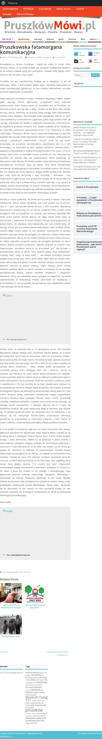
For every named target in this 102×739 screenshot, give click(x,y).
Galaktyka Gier (31, 683)
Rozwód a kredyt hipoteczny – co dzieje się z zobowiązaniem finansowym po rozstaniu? (87, 160)
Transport (47, 57)
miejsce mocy (39, 692)
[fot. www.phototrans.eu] (35, 315)
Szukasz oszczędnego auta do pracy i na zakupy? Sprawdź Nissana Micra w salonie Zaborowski (86, 143)
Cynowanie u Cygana (11, 636)
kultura (35, 689)
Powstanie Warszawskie (36, 705)
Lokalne (80, 8)
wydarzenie (31, 720)
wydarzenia (41, 718)
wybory (32, 718)
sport (44, 713)
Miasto (93, 39)
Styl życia (6, 39)
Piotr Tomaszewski (33, 703)
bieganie (28, 675)
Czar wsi (4, 652)
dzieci (42, 680)
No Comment (60, 57)
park (43, 701)
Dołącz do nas (63, 8)
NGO (83, 39)
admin (4, 57)
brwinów (36, 674)
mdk (41, 690)
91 (81, 59)
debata (28, 680)
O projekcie (45, 8)
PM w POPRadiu (25, 14)
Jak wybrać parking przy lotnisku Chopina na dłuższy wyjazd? (86, 152)
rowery (33, 713)
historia (41, 682)
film (45, 680)
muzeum (32, 695)
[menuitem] (3, 3)
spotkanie (29, 716)
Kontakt (7, 14)
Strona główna (10, 8)
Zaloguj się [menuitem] (12, 3)
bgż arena (43, 673)
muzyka (34, 701)
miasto (29, 692)
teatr (34, 716)
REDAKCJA (28, 8)
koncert (38, 687)
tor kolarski (41, 716)
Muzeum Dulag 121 (37, 698)
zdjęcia (28, 723)
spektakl (39, 713)
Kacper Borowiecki (34, 686)
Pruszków (38, 57)
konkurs (28, 690)
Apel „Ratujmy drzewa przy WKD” (34, 606)
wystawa (40, 720)
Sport (61, 39)
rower (28, 713)
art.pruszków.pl (32, 672)
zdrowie (34, 723)
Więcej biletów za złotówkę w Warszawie (11, 606)
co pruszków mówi (34, 676)
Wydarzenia (23, 39)
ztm (29, 572)
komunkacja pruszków (10, 572)
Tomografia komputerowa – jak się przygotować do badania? (86, 167)
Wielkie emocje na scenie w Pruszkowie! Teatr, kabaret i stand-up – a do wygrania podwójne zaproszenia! (85, 131)
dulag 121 (35, 679)
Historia (72, 39)
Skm (21, 572)
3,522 (96, 52)
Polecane (30, 57)
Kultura (50, 39)
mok (27, 695)
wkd (25, 572)
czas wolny (42, 677)
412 (95, 59)
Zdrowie (38, 39)
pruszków (34, 710)
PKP (42, 703)
